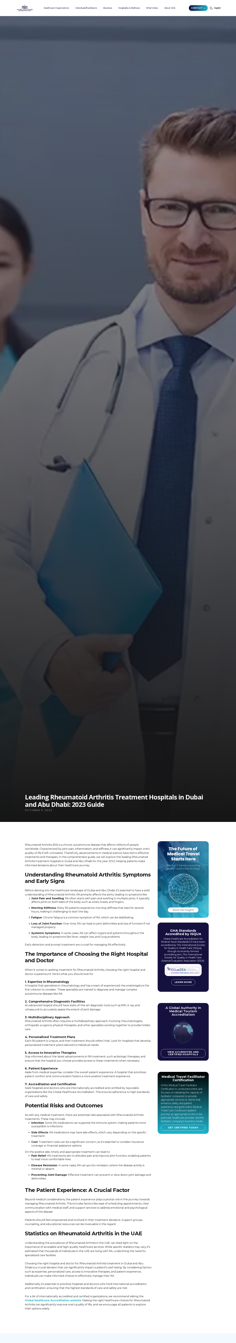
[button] (56, 8)
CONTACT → (198, 8)
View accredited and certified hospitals (183, 1053)
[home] (24, 8)
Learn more (183, 982)
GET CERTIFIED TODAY (183, 1127)
